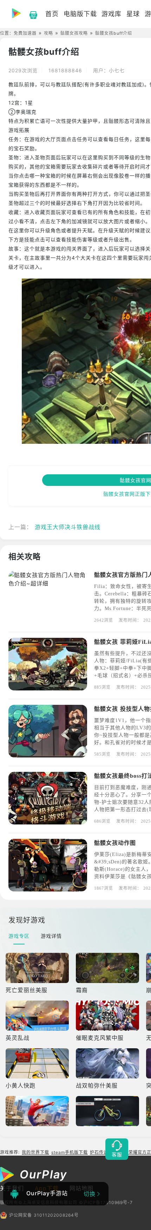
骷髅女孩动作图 (115, 843)
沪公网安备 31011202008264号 (44, 1215)
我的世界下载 (35, 1152)
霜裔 (82, 990)
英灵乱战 (17, 1037)
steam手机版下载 (69, 1152)
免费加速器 (25, 33)
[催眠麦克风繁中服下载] (108, 1016)
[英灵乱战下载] (38, 1016)
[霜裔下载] (108, 968)
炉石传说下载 (103, 1152)
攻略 (48, 33)
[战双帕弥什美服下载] (108, 1063)
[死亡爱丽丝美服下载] (38, 968)
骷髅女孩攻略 (74, 33)
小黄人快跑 (20, 1085)
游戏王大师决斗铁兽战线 (67, 526)
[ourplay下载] (29, 14)
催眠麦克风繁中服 (100, 1037)
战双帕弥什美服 (97, 1085)
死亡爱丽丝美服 (26, 990)
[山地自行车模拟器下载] (108, 1111)
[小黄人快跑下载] (38, 1063)
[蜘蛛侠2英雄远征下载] (38, 1111)
